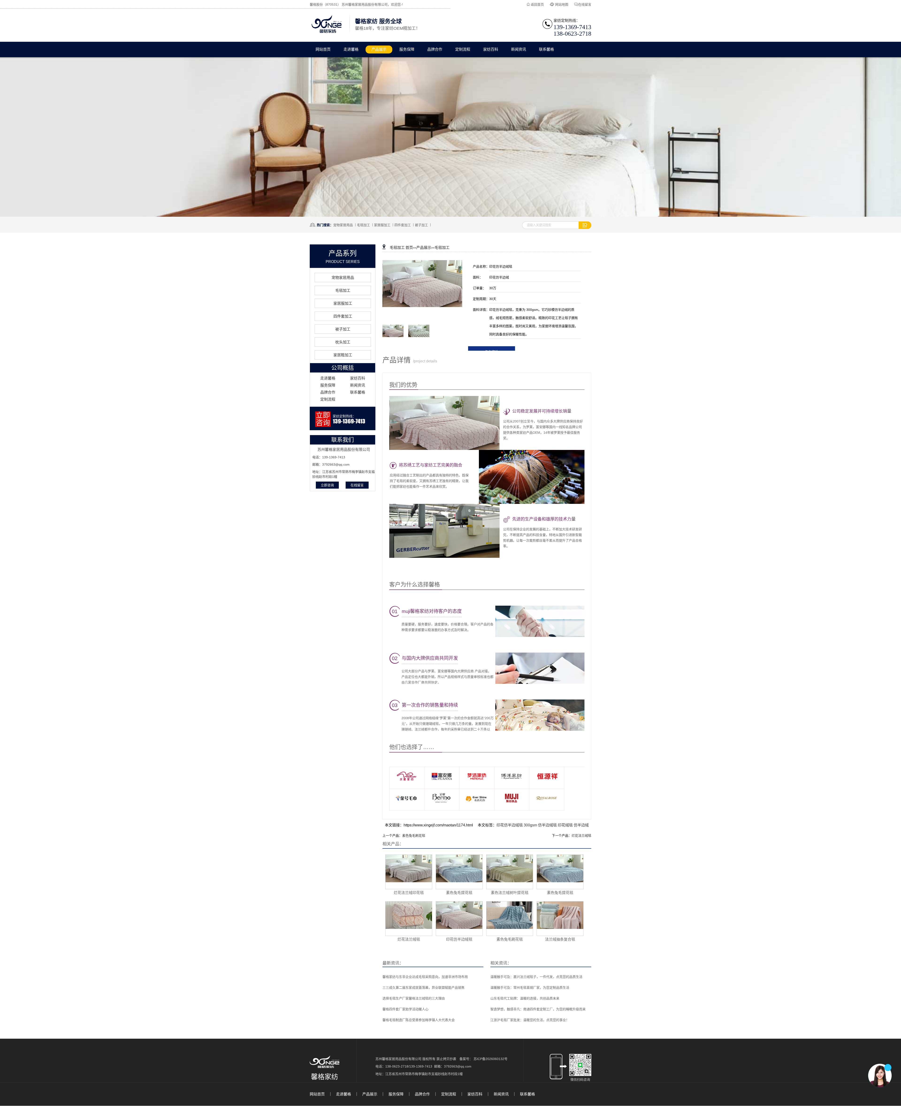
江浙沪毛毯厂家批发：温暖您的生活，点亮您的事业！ (529, 1020)
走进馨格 (351, 49)
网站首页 (323, 49)
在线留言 (584, 4)
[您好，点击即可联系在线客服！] (880, 1075)
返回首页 (537, 4)
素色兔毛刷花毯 (413, 835)
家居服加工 (382, 225)
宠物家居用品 (343, 225)
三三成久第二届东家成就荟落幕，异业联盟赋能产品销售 (423, 987)
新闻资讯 (518, 49)
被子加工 (421, 225)
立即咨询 (327, 485)
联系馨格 (546, 49)
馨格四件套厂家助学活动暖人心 (405, 1009)
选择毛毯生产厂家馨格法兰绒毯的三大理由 (413, 998)
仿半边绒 (581, 825)
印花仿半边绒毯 (510, 825)
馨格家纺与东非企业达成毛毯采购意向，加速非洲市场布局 (425, 977)
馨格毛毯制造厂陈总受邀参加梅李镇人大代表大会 (418, 1020)
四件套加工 (402, 225)
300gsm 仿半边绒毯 (541, 825)
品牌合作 (434, 49)
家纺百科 (490, 49)
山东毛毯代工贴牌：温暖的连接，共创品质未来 (524, 998)
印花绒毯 (566, 825)
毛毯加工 (363, 225)
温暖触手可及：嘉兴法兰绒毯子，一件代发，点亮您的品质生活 (536, 977)
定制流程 (462, 49)
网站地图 (561, 4)
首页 (409, 248)
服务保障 (406, 49)
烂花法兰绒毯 (581, 835)
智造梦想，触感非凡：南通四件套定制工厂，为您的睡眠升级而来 (538, 1009)
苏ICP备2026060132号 (490, 1059)
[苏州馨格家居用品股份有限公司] (326, 33)
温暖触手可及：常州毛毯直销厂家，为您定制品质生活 (529, 987)
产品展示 (378, 49)
